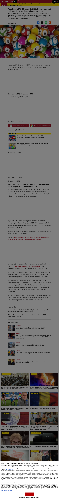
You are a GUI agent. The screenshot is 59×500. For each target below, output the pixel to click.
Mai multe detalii (9, 469)
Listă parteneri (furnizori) (6, 490)
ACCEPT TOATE (29, 494)
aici (16, 476)
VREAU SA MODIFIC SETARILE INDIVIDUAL (29, 497)
